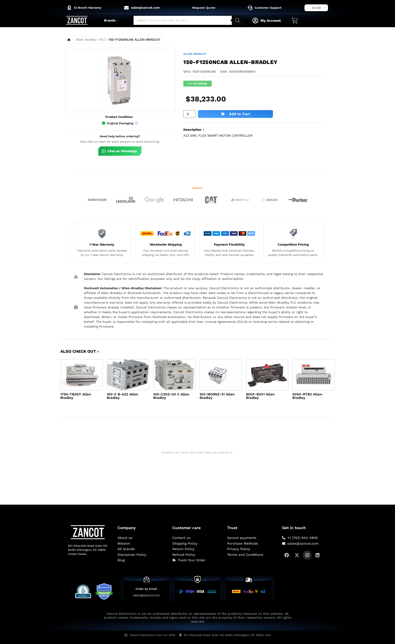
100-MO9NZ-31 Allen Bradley (217, 396)
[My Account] (255, 21)
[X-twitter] (297, 555)
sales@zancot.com (146, 595)
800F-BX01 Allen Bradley (260, 396)
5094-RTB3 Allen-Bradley (307, 396)
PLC (102, 39)
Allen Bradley (86, 39)
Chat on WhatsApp (122, 151)
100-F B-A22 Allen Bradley (122, 396)
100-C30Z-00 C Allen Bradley (171, 396)
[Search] (237, 20)
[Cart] (295, 20)
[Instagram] (307, 555)
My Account (271, 21)
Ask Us (194, 464)
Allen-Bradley (194, 54)
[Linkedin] (317, 555)
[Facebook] (286, 555)
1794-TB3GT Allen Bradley (75, 396)
